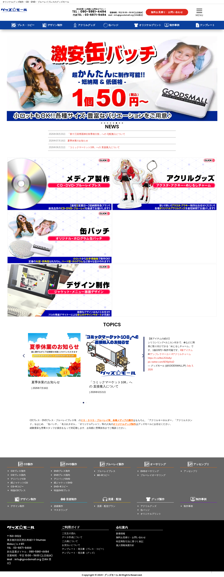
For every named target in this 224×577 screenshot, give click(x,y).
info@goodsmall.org (124, 15)
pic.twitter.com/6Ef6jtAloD (161, 362)
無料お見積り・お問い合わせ (167, 12)
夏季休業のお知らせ (45, 382)
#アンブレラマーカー (160, 354)
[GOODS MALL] (20, 530)
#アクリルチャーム (181, 354)
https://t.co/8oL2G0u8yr (160, 358)
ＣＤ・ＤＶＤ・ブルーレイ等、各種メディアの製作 (107, 420)
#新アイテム (186, 350)
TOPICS (112, 324)
